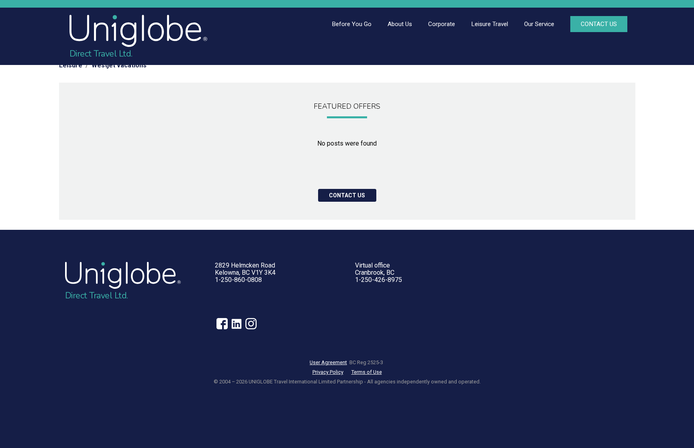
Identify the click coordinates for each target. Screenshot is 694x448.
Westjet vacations (119, 65)
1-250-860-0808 (238, 280)
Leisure (70, 65)
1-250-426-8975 (378, 280)
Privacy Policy (327, 372)
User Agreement (328, 362)
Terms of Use (366, 372)
